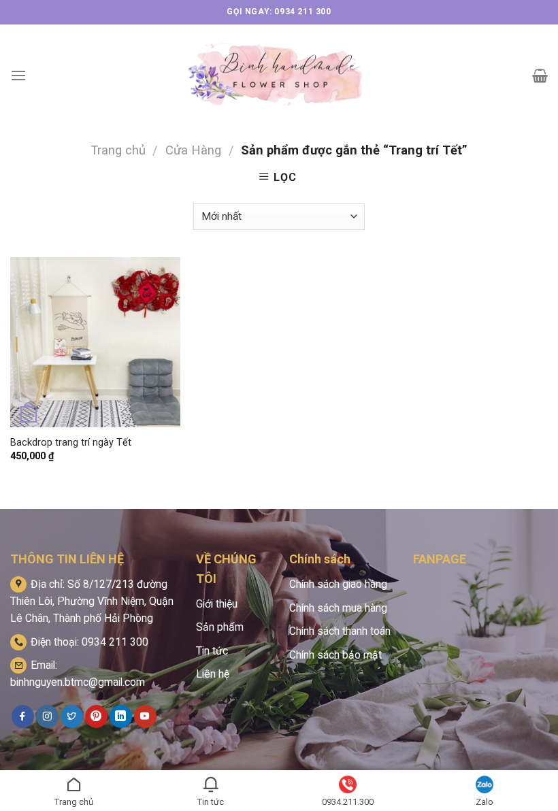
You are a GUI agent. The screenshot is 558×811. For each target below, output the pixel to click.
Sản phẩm (220, 626)
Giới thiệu (216, 603)
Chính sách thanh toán (340, 631)
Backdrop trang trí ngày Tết (70, 442)
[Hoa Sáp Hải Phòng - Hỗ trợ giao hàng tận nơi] (279, 75)
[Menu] (18, 75)
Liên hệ (212, 673)
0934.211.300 (348, 802)
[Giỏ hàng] (540, 75)
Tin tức (212, 650)
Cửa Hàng (193, 150)
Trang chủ (118, 150)
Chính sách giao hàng (338, 584)
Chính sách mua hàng (338, 607)
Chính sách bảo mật (335, 654)
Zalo (484, 802)
